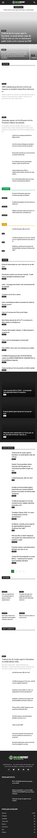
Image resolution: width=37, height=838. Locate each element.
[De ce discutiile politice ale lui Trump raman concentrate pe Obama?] (6, 181)
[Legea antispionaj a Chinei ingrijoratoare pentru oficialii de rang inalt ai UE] (6, 172)
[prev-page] (3, 219)
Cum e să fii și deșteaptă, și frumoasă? (15, 340)
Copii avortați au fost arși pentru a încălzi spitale (18, 368)
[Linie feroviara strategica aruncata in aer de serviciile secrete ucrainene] (6, 146)
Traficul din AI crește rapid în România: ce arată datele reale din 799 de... (23, 455)
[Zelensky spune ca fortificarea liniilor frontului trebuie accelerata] (18, 109)
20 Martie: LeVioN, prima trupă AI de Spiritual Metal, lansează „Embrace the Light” (23, 248)
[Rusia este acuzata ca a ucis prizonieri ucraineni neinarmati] (6, 155)
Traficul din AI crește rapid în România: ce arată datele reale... (18, 660)
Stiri (33, 55)
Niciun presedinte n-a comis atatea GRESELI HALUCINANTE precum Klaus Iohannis (23, 791)
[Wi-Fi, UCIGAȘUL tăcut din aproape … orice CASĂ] (6, 783)
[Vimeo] (18, 769)
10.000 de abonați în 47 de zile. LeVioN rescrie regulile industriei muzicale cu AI (23, 239)
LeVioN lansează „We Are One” (21, 229)
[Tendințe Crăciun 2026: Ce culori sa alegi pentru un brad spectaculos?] (6, 514)
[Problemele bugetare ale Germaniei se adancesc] (6, 204)
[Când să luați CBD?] (6, 727)
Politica (4, 83)
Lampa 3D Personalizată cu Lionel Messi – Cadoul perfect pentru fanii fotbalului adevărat (23, 559)
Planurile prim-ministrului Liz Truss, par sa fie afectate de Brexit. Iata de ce (18, 434)
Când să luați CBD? (17, 725)
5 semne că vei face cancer (11, 294)
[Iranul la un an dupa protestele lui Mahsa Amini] (6, 137)
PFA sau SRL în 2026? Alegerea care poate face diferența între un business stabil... (23, 538)
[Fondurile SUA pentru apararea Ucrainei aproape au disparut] (6, 196)
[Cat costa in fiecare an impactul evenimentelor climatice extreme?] (10, 608)
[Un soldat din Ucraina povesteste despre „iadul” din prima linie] (6, 164)
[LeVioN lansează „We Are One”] (6, 231)
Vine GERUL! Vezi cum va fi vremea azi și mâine (18, 348)
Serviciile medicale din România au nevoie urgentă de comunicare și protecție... (22, 735)
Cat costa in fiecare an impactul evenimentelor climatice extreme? (9, 617)
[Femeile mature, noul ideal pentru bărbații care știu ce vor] (6, 549)
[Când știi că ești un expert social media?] (6, 801)
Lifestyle (14, 519)
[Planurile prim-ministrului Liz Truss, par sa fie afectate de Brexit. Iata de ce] (18, 428)
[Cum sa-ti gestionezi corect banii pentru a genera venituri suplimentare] (10, 587)
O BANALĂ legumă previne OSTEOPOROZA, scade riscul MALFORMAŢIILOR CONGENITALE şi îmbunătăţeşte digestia (18, 358)
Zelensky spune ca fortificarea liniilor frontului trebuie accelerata (17, 121)
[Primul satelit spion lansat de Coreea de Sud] (18, 407)
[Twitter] (13, 769)
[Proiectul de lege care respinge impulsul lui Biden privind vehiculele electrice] (27, 587)
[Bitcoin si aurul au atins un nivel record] (27, 608)
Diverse (4, 49)
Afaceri (3, 30)
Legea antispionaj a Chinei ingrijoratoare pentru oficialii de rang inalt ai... (23, 172)
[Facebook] (9, 769)
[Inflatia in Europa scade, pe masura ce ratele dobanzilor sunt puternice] (6, 213)
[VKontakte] (23, 769)
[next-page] (6, 219)
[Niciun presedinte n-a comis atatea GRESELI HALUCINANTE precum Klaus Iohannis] (6, 792)
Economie (4, 198)
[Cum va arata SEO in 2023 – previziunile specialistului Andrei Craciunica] (18, 386)
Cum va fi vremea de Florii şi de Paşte (15, 312)
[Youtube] (28, 769)
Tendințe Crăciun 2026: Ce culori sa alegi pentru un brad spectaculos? (23, 515)
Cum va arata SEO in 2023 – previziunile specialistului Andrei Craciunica (17, 391)
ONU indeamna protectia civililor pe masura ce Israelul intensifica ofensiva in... (18, 89)
